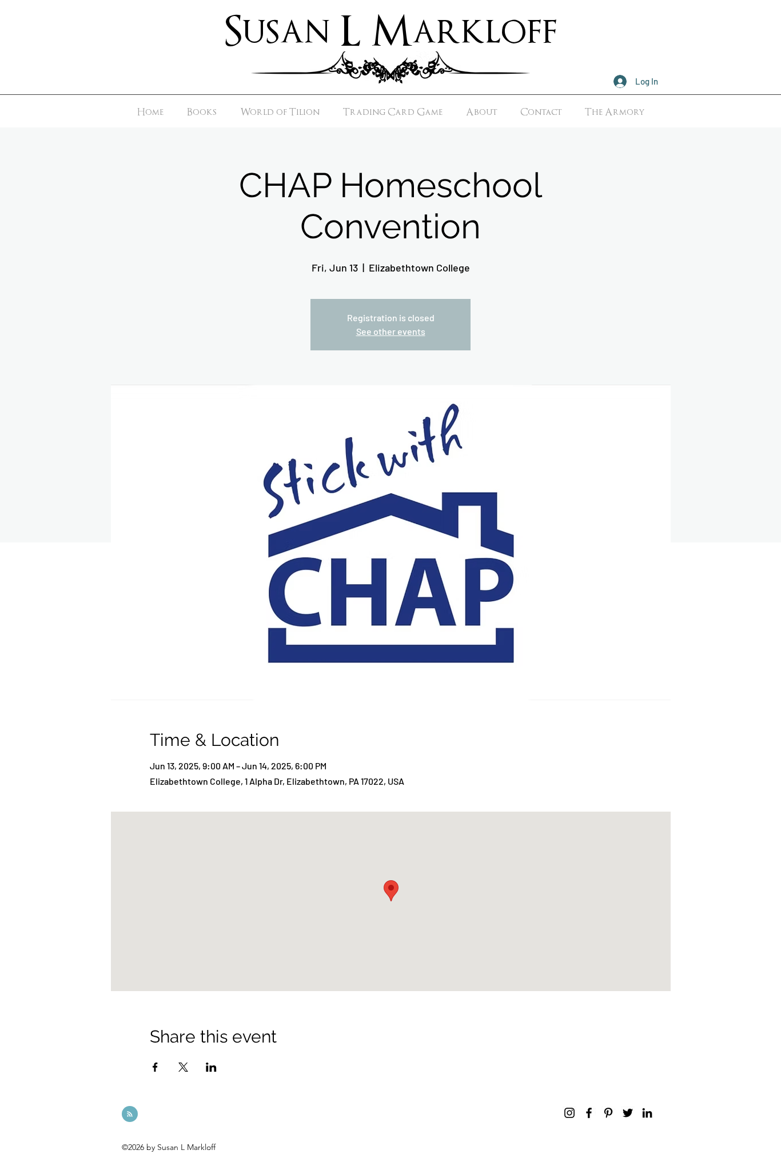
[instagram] (569, 1113)
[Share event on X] (183, 1067)
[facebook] (589, 1113)
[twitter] (628, 1113)
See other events (390, 331)
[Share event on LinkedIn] (211, 1067)
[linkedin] (647, 1113)
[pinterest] (608, 1113)
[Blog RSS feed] (130, 1114)
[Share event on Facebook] (155, 1067)
